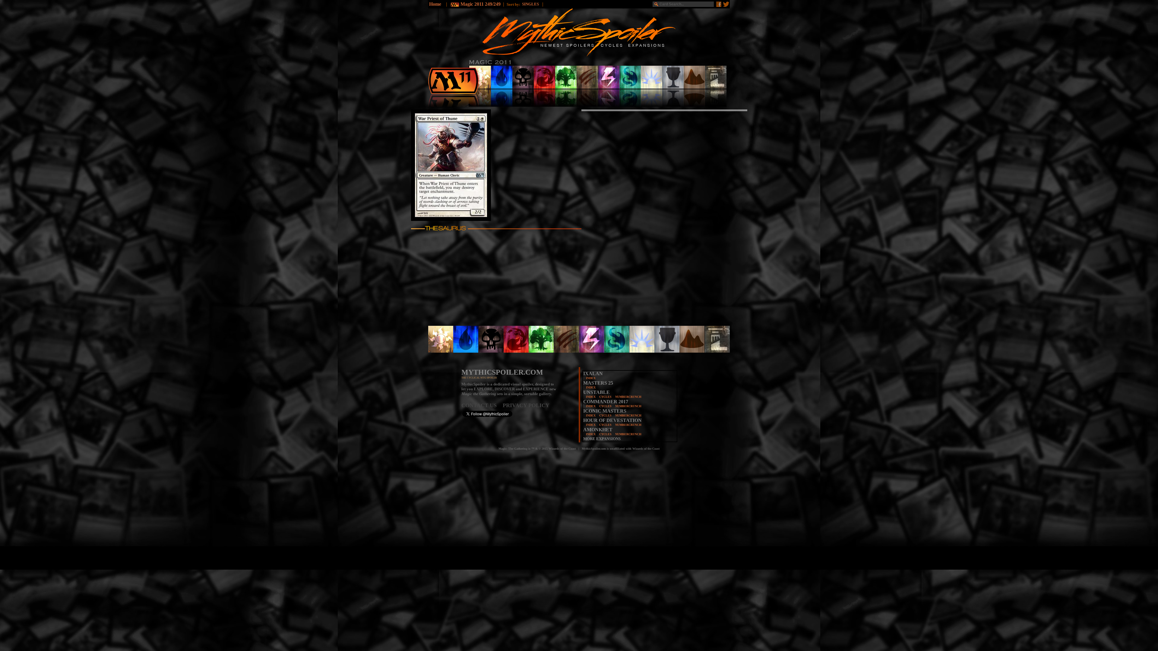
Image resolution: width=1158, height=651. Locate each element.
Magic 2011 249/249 (480, 4)
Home (435, 4)
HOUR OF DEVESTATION (612, 420)
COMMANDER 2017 (605, 401)
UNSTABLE (596, 392)
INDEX (591, 378)
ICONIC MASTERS (604, 411)
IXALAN (593, 373)
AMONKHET (597, 429)
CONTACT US (482, 405)
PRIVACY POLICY (526, 405)
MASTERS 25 (598, 382)
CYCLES (605, 396)
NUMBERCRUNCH (628, 396)
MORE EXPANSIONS (602, 438)
